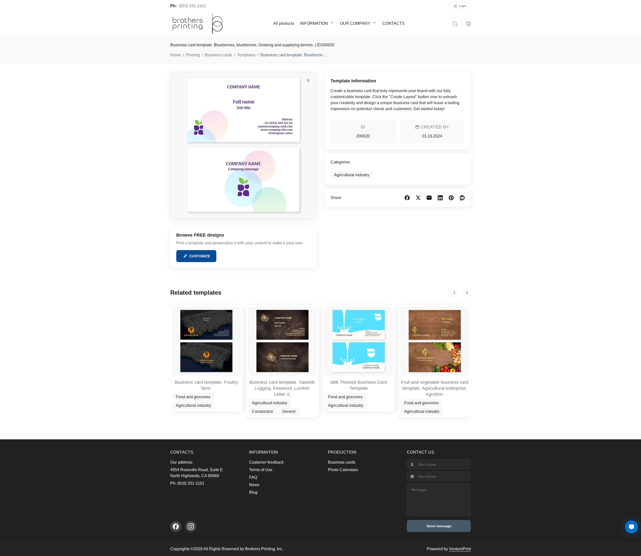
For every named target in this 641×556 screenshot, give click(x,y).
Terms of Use (260, 470)
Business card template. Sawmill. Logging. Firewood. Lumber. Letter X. (282, 388)
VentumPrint (460, 549)
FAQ (253, 477)
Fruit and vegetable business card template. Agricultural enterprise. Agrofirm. (434, 388)
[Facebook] (175, 526)
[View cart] (468, 24)
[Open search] (455, 24)
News (254, 485)
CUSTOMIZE (199, 256)
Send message (438, 526)
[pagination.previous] (455, 293)
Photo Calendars (343, 470)
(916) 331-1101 (192, 6)
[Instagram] (190, 526)
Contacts (393, 23)
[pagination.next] (467, 293)
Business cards (341, 462)
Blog (253, 492)
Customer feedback (266, 462)
